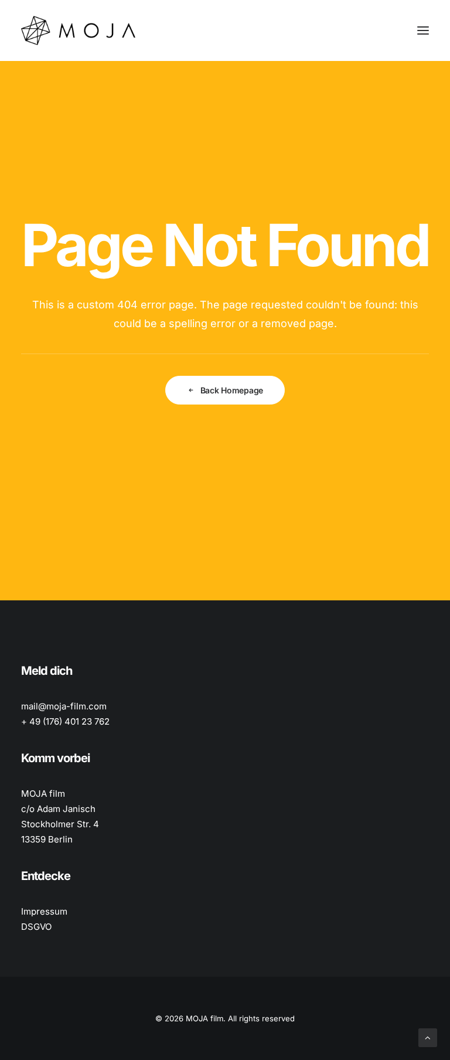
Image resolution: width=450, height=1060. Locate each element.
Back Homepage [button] (231, 390)
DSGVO (36, 926)
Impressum (44, 911)
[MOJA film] (78, 30)
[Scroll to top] (427, 1036)
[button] (423, 30)
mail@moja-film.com (64, 706)
